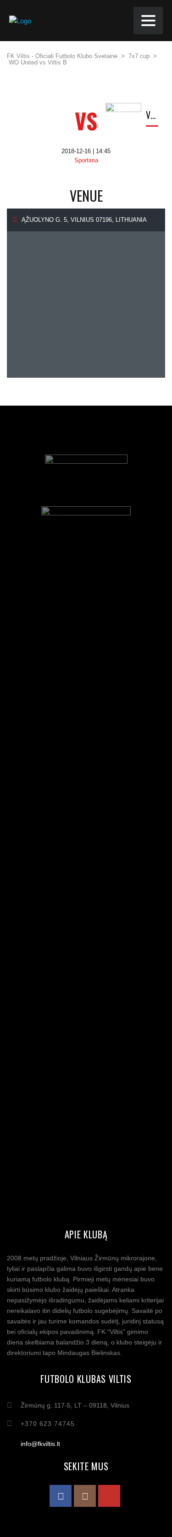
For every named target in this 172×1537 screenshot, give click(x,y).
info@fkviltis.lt (40, 1443)
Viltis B (152, 114)
